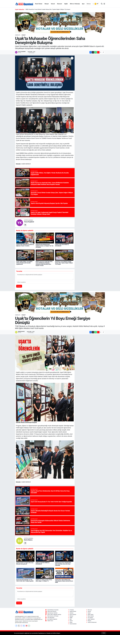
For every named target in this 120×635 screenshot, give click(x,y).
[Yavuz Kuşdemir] (19, 222)
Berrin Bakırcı (28, 540)
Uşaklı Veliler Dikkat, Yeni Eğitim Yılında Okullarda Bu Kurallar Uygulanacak (24, 263)
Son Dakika (90, 617)
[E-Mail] (25, 225)
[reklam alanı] (60, 22)
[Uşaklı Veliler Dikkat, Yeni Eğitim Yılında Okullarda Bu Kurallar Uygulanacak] (25, 255)
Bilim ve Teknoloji (75, 3)
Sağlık (66, 3)
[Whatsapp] (29, 626)
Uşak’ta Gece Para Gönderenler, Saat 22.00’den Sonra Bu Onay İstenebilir (63, 564)
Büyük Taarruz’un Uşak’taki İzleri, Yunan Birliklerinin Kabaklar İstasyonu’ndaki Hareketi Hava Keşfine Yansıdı (44, 263)
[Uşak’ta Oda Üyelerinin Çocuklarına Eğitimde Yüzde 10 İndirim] (25, 238)
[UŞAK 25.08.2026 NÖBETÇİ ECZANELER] (64, 238)
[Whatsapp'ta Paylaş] (95, 52)
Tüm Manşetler (50, 617)
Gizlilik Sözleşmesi (92, 622)
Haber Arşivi (50, 620)
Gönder (19, 286)
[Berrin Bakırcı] (19, 540)
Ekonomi (59, 3)
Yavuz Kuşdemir (29, 222)
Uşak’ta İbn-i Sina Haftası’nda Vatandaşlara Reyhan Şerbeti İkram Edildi (64, 581)
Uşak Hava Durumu (51, 611)
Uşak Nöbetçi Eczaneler (52, 609)
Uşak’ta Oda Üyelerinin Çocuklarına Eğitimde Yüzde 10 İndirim (25, 245)
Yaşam (71, 620)
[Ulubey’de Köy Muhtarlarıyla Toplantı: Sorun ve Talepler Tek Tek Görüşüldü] (45, 238)
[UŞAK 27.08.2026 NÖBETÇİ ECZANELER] (45, 556)
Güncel (53, 3)
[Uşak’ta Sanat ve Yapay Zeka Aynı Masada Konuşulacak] (25, 556)
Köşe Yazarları (73, 614)
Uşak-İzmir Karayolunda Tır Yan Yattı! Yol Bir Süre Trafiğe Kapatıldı (24, 580)
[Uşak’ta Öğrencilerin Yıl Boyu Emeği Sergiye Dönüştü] (45, 352)
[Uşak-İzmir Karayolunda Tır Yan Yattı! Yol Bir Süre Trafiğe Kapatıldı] (25, 573)
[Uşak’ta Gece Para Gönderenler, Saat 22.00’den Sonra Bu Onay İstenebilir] (64, 556)
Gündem (71, 613)
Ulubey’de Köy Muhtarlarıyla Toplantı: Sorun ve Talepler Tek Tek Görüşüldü (44, 246)
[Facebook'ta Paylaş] (90, 52)
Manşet (47, 3)
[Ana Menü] (103, 3)
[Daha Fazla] (98, 52)
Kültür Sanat (90, 614)
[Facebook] (16, 626)
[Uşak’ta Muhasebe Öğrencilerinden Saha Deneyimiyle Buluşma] (45, 73)
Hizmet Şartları (73, 623)
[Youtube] (26, 626)
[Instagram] (21, 626)
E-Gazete (72, 609)
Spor (83, 3)
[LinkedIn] (24, 626)
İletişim (89, 620)
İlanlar (89, 613)
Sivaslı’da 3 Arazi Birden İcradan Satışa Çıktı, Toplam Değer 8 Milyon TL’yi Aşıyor (64, 263)
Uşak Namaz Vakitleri (52, 613)
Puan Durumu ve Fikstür (52, 616)
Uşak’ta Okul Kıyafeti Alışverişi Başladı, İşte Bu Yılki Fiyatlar (42, 9)
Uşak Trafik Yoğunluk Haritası (54, 614)
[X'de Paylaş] (93, 52)
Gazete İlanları (73, 611)
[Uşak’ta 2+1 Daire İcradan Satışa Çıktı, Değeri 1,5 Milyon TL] (45, 573)
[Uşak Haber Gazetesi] (24, 4)
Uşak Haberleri (91, 619)
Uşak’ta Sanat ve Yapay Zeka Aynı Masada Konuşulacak (24, 563)
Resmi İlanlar (38, 3)
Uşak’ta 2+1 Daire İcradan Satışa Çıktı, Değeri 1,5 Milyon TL (44, 580)
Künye (71, 622)
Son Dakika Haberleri (52, 619)
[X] (19, 626)
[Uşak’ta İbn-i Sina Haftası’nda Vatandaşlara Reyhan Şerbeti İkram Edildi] (64, 573)
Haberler (17, 35)
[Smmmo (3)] (45, 120)
